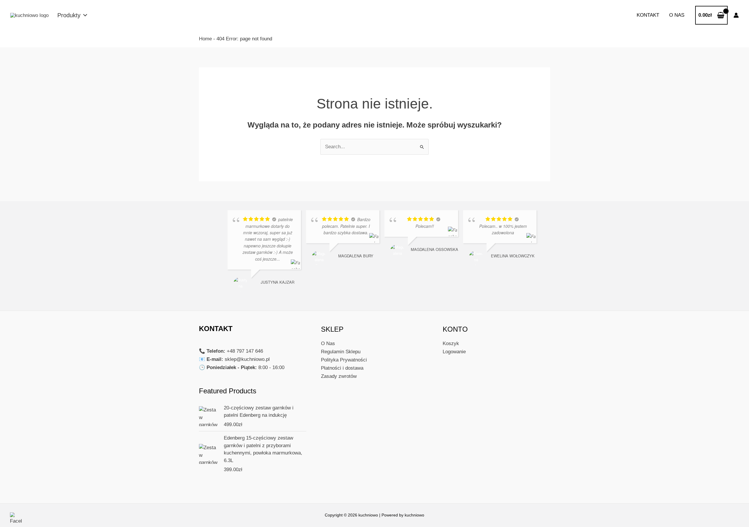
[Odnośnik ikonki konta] (736, 15)
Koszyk (451, 343)
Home (205, 39)
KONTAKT (648, 15)
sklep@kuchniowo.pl (247, 359)
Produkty (68, 15)
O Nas (328, 343)
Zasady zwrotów (339, 376)
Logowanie (454, 351)
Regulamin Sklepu (340, 351)
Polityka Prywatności (344, 360)
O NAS (676, 15)
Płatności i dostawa (342, 368)
